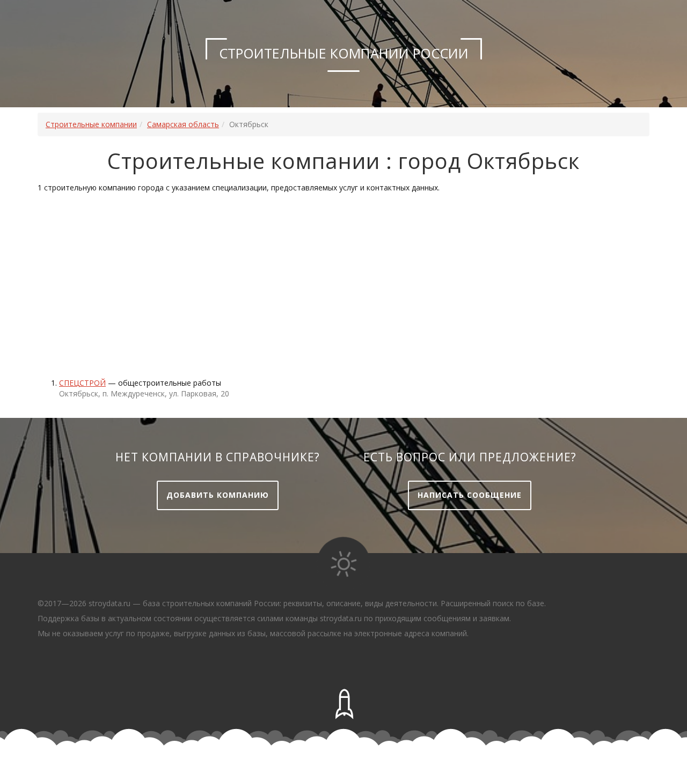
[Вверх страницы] (343, 704)
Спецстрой (82, 383)
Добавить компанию (217, 495)
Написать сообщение (470, 495)
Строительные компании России (344, 53)
